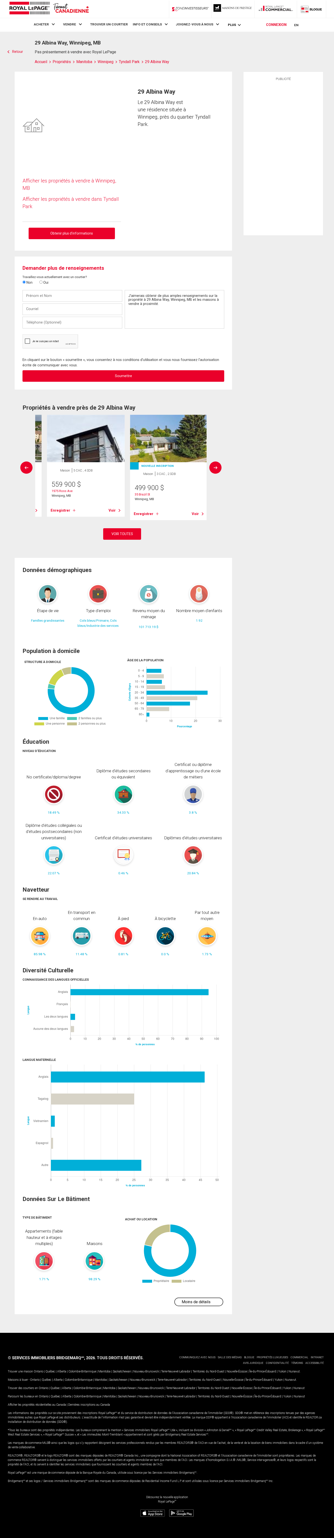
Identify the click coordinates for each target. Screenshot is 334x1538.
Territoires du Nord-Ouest (208, 1371)
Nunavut (294, 1371)
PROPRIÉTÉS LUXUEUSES (272, 1357)
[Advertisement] (283, 157)
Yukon (282, 1371)
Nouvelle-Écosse (237, 1371)
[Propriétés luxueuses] (233, 9)
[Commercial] (275, 9)
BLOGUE (249, 1357)
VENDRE (69, 24)
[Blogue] (311, 9)
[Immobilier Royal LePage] (49, 9)
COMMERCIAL (299, 1357)
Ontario (38, 1371)
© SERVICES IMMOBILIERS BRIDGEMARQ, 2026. (52, 1358)
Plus (232, 25)
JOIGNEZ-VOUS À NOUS (194, 24)
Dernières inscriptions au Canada (89, 1404)
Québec (50, 1371)
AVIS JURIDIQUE (253, 1363)
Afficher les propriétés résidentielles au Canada (37, 1404)
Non (29, 282)
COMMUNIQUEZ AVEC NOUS (197, 1357)
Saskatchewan (122, 1371)
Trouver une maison (20, 1371)
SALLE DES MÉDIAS (230, 1357)
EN (296, 25)
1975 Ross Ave (62, 491)
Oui (45, 282)
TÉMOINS (297, 1363)
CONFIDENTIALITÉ (277, 1363)
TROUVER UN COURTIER (109, 24)
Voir (112, 510)
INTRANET (317, 1357)
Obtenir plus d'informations (71, 233)
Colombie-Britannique (82, 1371)
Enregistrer (60, 510)
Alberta (61, 1371)
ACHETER (41, 24)
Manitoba (104, 1371)
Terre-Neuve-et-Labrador (175, 1371)
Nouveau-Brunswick (146, 1371)
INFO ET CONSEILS (147, 24)
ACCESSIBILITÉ (314, 1363)
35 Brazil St (142, 494)
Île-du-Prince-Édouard (262, 1371)
